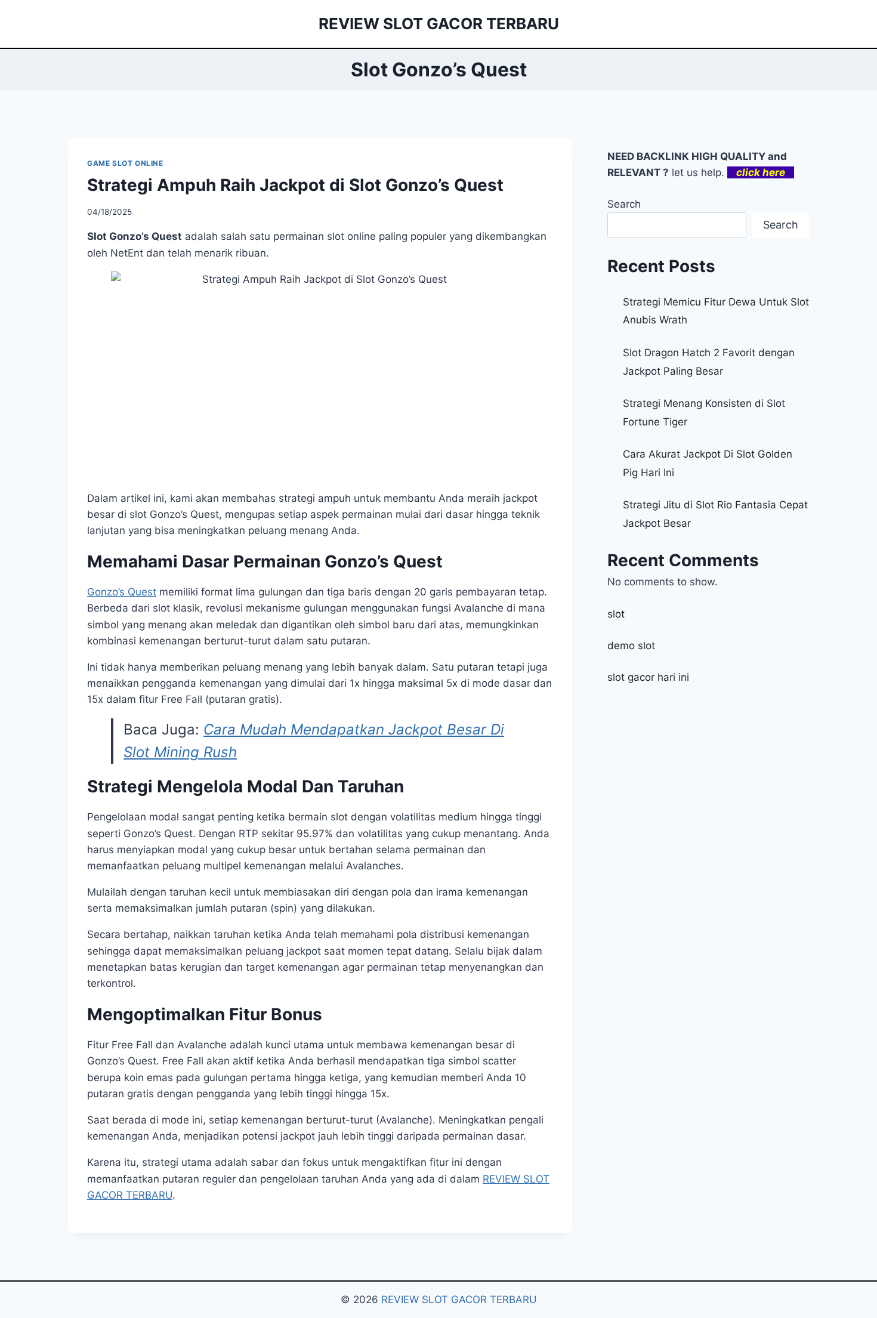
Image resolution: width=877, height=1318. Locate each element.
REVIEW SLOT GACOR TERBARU (459, 1299)
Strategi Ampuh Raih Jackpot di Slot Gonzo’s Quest (295, 185)
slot (616, 614)
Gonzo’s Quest (121, 592)
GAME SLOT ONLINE (125, 163)
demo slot (631, 646)
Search (624, 204)
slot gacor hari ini (648, 677)
